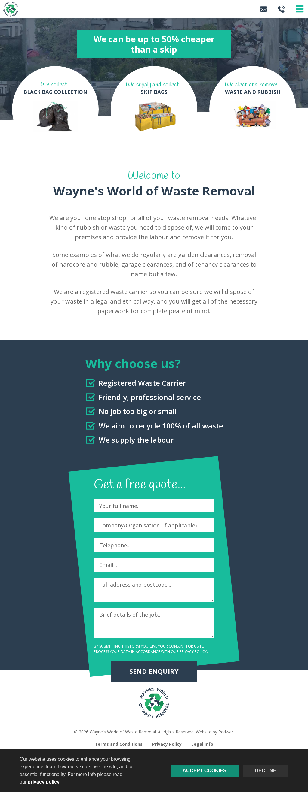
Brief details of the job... (130, 614)
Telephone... (115, 545)
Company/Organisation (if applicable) (148, 525)
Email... (108, 564)
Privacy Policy (193, 651)
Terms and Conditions (119, 744)
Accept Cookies (204, 770)
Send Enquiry (154, 671)
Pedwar (225, 732)
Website (203, 732)
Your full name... (120, 505)
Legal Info (202, 744)
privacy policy (44, 781)
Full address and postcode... (135, 584)
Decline (265, 770)
